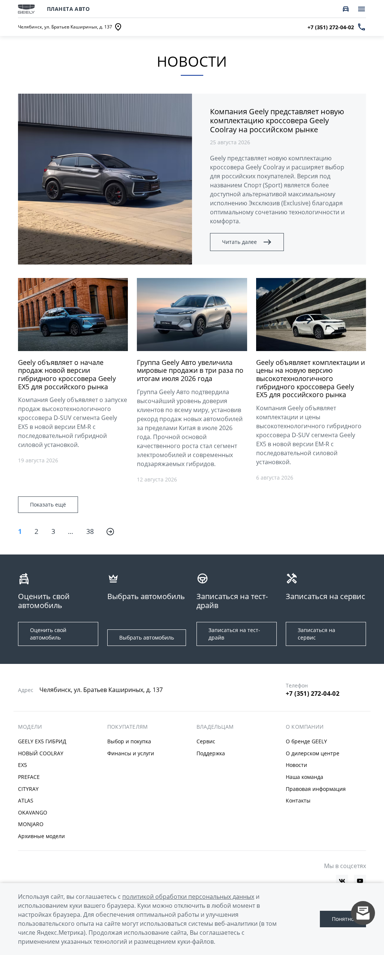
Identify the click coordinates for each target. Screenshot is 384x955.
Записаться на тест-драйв (234, 633)
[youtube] (360, 881)
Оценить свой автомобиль (48, 633)
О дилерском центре (312, 753)
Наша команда (304, 776)
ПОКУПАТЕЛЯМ (127, 726)
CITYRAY (28, 788)
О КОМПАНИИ (305, 726)
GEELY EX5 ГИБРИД (42, 741)
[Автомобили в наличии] (346, 9)
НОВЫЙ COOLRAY (40, 753)
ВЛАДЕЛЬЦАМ (215, 726)
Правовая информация (316, 788)
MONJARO (31, 824)
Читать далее (239, 241)
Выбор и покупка (129, 741)
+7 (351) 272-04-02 (312, 693)
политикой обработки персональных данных (188, 896)
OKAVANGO (32, 812)
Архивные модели (41, 836)
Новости (296, 764)
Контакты (298, 800)
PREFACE (29, 776)
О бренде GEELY (306, 741)
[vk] (342, 881)
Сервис (205, 741)
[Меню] (361, 8)
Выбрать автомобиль (146, 637)
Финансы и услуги (130, 753)
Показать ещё (48, 504)
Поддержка (210, 753)
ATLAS (25, 800)
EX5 (22, 764)
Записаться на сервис (316, 633)
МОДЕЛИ (30, 726)
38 (90, 531)
